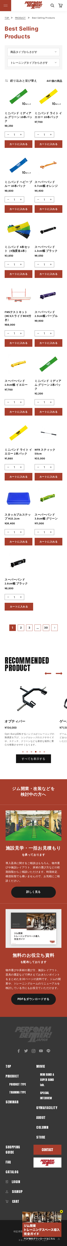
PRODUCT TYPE (17, 1084)
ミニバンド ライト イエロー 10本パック (48, 115)
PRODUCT (20, 18)
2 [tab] (27, 752)
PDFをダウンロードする (33, 999)
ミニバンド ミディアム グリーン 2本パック (48, 384)
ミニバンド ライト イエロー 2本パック (18, 451)
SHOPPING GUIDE (13, 1150)
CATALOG (12, 1171)
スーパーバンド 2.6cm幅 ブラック (16, 581)
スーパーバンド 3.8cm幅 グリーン (46, 516)
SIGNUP (17, 1191)
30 (46, 627)
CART (15, 1201)
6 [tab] (44, 752)
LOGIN (15, 1181)
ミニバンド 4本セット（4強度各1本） (17, 249)
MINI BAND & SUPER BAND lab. (47, 1079)
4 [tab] (36, 752)
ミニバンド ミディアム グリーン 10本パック (18, 117)
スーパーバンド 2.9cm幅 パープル (46, 314)
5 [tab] (40, 752)
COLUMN (42, 1127)
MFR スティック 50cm (45, 451)
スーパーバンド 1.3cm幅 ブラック (46, 249)
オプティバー (15, 721)
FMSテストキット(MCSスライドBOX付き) (18, 316)
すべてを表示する (33, 758)
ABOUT (41, 1117)
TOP (7, 18)
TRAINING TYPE (17, 1092)
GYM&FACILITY (46, 1107)
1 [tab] (23, 752)
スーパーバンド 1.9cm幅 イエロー (16, 382)
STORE (40, 1137)
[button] (5, 5)
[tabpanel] (30, 713)
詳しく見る (33, 891)
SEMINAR (12, 1101)
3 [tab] (32, 752)
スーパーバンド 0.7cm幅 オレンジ (46, 184)
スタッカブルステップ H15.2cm (18, 516)
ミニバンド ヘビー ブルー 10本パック (18, 184)
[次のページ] (54, 627)
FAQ (8, 1162)
